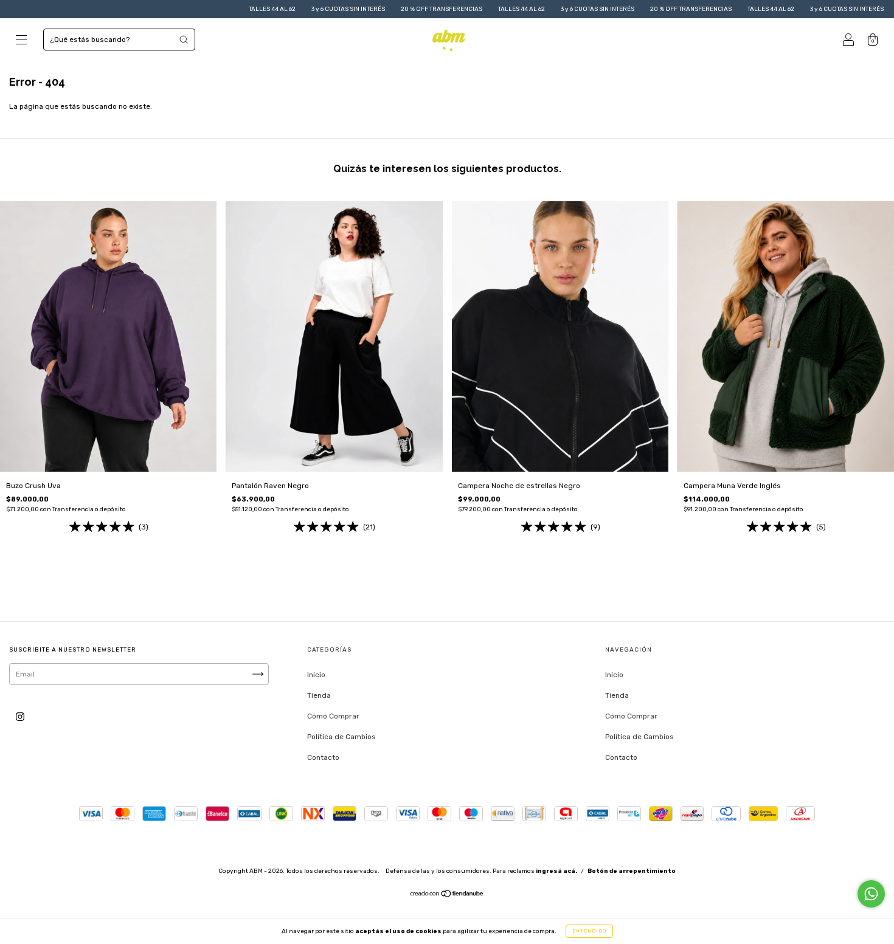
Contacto (323, 757)
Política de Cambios (341, 736)
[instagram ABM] (20, 717)
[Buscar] (183, 39)
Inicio (316, 674)
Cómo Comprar (333, 716)
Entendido (589, 931)
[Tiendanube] (447, 895)
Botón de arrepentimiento (631, 871)
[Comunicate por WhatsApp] (871, 894)
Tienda (319, 695)
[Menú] (21, 41)
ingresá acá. (556, 871)
